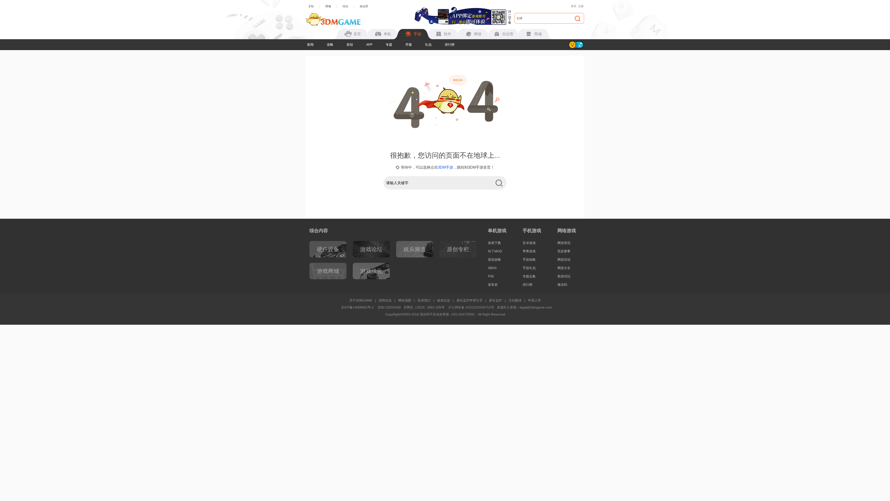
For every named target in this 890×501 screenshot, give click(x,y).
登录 (573, 6)
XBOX (492, 268)
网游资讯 (563, 243)
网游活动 (563, 259)
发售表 (493, 284)
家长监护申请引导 (470, 300)
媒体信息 (443, 300)
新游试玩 (563, 276)
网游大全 (563, 268)
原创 (349, 44)
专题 (389, 44)
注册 (581, 6)
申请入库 (534, 300)
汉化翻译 (515, 300)
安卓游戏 (529, 243)
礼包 (428, 44)
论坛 (345, 6)
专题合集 (529, 276)
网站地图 (404, 300)
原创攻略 (494, 259)
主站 (311, 6)
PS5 (491, 276)
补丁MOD (495, 251)
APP (369, 44)
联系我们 (424, 300)
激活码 (562, 284)
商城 (328, 6)
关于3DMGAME (360, 300)
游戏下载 (494, 243)
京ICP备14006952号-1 (357, 307)
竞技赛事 (563, 251)
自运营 (364, 6)
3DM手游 (445, 167)
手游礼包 (529, 268)
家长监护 (495, 300)
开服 (408, 44)
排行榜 (450, 44)
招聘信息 (385, 300)
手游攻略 (529, 259)
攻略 (330, 44)
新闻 (310, 44)
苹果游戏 (529, 251)
